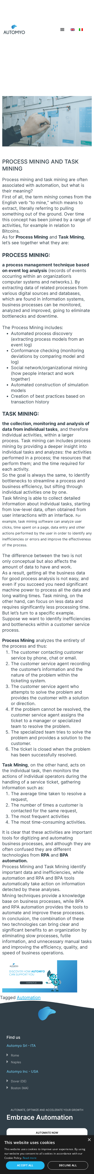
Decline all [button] (68, 1165)
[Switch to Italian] (81, 29)
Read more (30, 1158)
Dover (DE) (18, 1081)
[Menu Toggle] (62, 29)
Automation (29, 997)
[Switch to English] (72, 29)
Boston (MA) (19, 1088)
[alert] (47, 1154)
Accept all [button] (25, 1165)
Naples (16, 1062)
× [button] (89, 1140)
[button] (47, 1055)
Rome (15, 1055)
